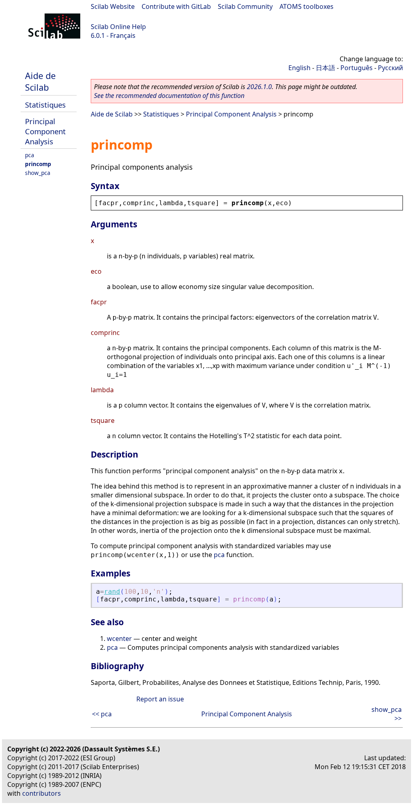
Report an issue (160, 699)
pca (29, 155)
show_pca (37, 173)
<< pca (102, 713)
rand (112, 591)
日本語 (325, 67)
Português (356, 67)
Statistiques (45, 105)
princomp (38, 164)
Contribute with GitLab (176, 6)
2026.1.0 (259, 86)
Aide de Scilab (40, 81)
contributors (41, 793)
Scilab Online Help (118, 26)
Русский (390, 67)
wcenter (119, 638)
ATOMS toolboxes (307, 6)
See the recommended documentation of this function (169, 95)
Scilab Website (113, 6)
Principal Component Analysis (45, 131)
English (299, 67)
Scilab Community (245, 6)
